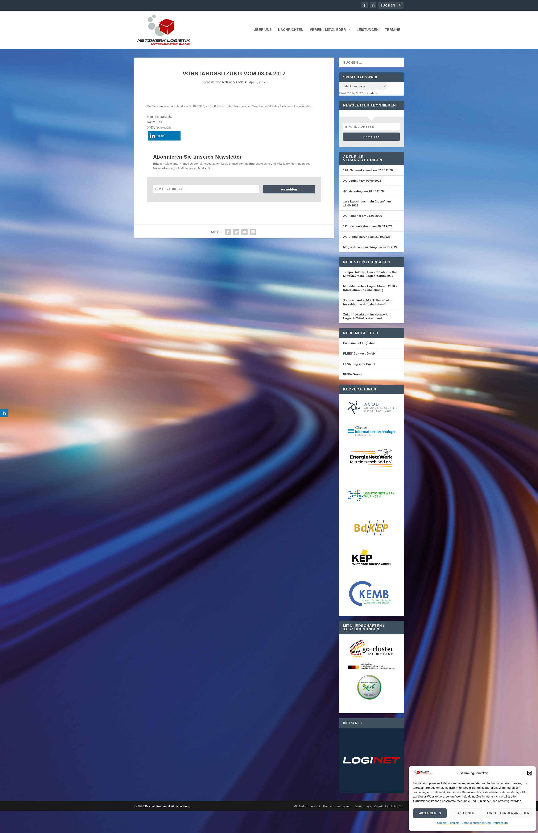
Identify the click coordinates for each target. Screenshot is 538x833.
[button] (529, 773)
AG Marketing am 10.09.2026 (363, 191)
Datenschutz (363, 806)
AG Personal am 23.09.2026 (362, 215)
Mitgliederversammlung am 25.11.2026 (370, 247)
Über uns (263, 30)
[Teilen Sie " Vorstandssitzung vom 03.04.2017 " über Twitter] (236, 232)
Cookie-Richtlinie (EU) (389, 806)
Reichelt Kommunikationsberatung (167, 806)
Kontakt (328, 806)
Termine (392, 30)
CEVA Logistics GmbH (359, 364)
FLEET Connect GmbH (359, 353)
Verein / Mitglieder (328, 30)
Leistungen (368, 30)
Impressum (500, 822)
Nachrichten (290, 30)
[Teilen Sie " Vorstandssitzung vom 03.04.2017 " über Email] (244, 232)
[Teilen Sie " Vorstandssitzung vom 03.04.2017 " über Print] (253, 232)
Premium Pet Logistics (359, 343)
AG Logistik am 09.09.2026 (362, 180)
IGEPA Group (352, 374)
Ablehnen (465, 813)
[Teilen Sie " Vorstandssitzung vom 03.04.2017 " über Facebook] (228, 232)
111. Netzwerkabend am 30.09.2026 (368, 226)
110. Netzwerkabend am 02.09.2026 (368, 170)
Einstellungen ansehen (508, 813)
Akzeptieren (430, 813)
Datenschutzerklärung (476, 822)
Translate (370, 93)
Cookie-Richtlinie (448, 822)
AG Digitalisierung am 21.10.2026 (366, 236)
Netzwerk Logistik (234, 82)
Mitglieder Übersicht (307, 806)
